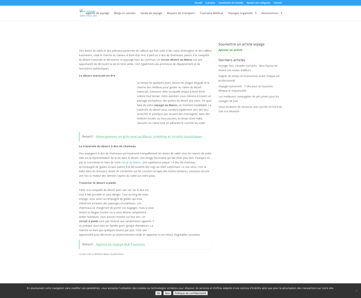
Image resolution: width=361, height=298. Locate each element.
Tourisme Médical (211, 13)
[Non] (356, 291)
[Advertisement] (107, 105)
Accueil (198, 3)
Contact (278, 3)
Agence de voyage (97, 13)
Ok (158, 293)
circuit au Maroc (131, 162)
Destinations (269, 13)
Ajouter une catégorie (258, 3)
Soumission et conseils (231, 3)
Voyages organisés (240, 13)
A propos (210, 3)
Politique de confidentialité (190, 293)
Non (167, 293)
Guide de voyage (151, 13)
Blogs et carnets (125, 13)
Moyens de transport (181, 13)
